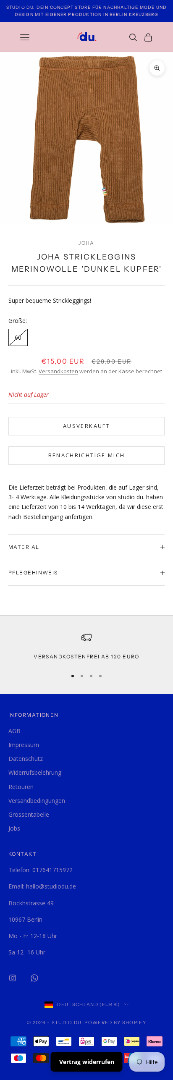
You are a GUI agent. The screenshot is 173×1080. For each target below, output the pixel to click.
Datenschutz (25, 759)
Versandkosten (58, 371)
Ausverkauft (86, 426)
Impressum (23, 745)
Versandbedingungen (36, 801)
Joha (86, 243)
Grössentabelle (28, 814)
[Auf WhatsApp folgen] (34, 978)
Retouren (21, 787)
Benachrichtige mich (86, 455)
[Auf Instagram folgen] (12, 978)
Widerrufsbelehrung (34, 772)
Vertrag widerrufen (86, 1062)
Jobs (14, 828)
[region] (86, 646)
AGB (14, 731)
